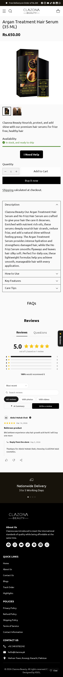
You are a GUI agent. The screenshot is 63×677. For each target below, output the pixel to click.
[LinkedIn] (57, 3)
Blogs (5, 581)
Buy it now (31, 180)
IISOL (37, 672)
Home (6, 563)
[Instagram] (45, 3)
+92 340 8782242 (16, 646)
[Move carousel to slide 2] (30, 497)
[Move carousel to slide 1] (28, 497)
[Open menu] (4, 11)
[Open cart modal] (58, 11)
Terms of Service (11, 626)
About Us (7, 569)
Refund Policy (10, 614)
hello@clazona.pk (16, 652)
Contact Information (13, 632)
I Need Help (31, 154)
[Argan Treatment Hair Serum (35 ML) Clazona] (31, 72)
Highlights (8, 593)
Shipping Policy (10, 620)
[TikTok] (51, 3)
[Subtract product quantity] (5, 171)
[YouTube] (48, 3)
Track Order (8, 587)
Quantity (7, 164)
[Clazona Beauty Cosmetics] (31, 11)
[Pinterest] (54, 3)
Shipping (7, 189)
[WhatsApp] (60, 3)
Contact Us (8, 575)
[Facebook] (42, 3)
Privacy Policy (10, 608)
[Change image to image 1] (6, 111)
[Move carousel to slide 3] (32, 497)
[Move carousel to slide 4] (34, 497)
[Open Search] (10, 11)
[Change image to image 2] (17, 111)
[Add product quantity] (16, 171)
